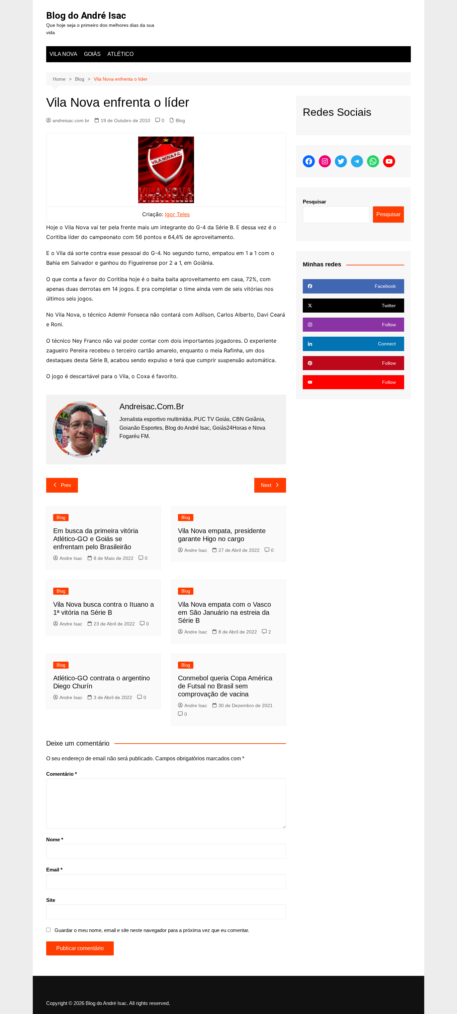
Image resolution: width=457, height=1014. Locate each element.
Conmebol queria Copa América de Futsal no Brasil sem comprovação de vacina (225, 686)
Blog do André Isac (86, 15)
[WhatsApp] (373, 161)
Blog (180, 120)
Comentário (61, 774)
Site (50, 900)
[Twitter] (341, 161)
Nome (54, 839)
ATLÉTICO (120, 54)
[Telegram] (357, 161)
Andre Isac (71, 558)
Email (54, 869)
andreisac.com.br (71, 120)
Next (266, 485)
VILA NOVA (63, 54)
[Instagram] (325, 161)
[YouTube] (389, 161)
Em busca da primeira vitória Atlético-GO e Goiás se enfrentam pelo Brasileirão (95, 539)
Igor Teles (177, 214)
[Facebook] (309, 161)
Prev (66, 485)
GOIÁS (92, 54)
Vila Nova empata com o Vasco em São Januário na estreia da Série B (224, 612)
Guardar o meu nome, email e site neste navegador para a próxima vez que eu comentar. (152, 930)
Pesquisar (314, 201)
